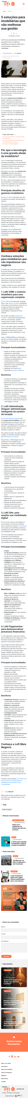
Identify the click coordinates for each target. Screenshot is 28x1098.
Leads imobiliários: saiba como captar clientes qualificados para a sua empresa (17, 878)
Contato (3, 1081)
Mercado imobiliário (6, 1069)
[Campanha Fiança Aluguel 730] (14, 245)
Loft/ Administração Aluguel (10, 418)
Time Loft (10, 791)
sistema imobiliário (14, 303)
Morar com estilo (6, 1063)
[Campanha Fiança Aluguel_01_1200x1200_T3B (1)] (14, 897)
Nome (3, 927)
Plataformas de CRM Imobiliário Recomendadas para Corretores (14, 1002)
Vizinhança (4, 1066)
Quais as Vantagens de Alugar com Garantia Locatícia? (12, 982)
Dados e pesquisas (6, 1072)
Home (4, 11)
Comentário (5, 941)
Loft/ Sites (22, 526)
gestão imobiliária (7, 197)
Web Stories (4, 1078)
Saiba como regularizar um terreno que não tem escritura (19, 827)
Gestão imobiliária (6, 809)
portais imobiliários (18, 370)
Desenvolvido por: (10, 1096)
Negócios (4, 1075)
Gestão (9, 11)
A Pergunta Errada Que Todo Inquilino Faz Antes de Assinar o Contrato (13, 1023)
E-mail (3, 934)
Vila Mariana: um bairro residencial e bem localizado (19, 862)
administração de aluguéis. (11, 436)
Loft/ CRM (5, 301)
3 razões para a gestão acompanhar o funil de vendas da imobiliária (18, 843)
